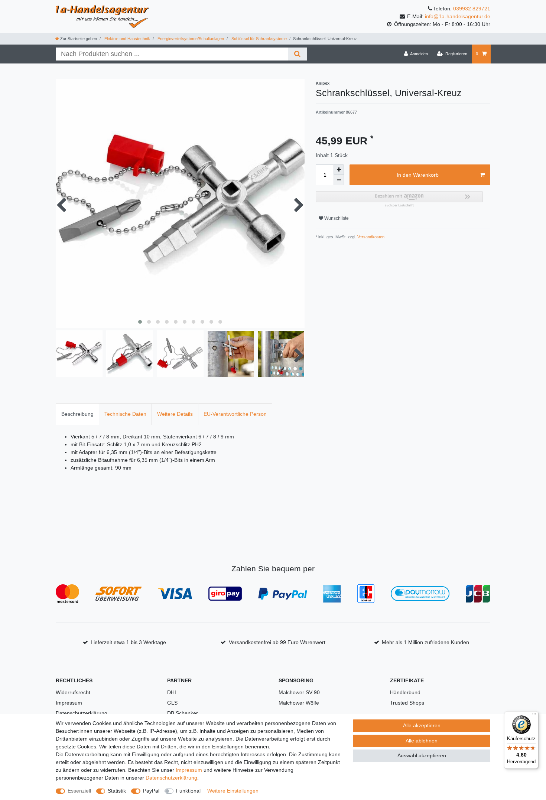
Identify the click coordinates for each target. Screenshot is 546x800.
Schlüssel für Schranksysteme (258, 38)
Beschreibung (77, 414)
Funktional (188, 791)
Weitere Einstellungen (233, 791)
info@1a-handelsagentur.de (457, 16)
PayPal (151, 791)
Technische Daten (125, 414)
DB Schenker (182, 713)
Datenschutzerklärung (81, 713)
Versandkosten (370, 237)
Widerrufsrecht (73, 692)
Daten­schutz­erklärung (171, 778)
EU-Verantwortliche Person (235, 414)
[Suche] (297, 54)
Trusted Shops (407, 703)
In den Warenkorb (418, 175)
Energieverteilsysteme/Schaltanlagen (190, 38)
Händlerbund (405, 692)
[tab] (77, 414)
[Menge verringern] (339, 180)
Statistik (117, 791)
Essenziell (79, 791)
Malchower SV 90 (299, 692)
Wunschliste (336, 218)
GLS (172, 703)
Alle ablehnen (422, 741)
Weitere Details (175, 414)
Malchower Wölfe (299, 703)
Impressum (69, 703)
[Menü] (534, 715)
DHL (172, 692)
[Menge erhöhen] (339, 169)
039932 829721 (471, 9)
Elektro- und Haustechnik (126, 38)
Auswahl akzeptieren (421, 755)
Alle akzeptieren (422, 725)
